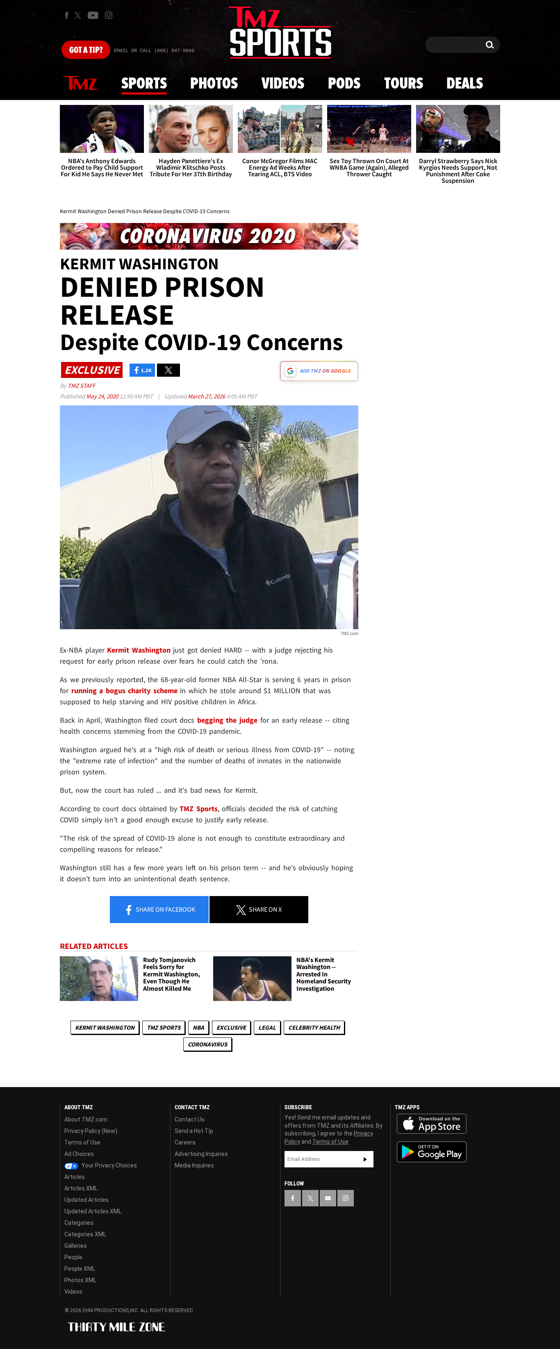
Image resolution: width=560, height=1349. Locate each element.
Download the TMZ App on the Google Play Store (432, 1152)
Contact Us (190, 1119)
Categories (78, 1222)
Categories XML (85, 1234)
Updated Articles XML (92, 1211)
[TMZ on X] (78, 15)
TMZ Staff (81, 385)
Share (164, 909)
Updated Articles (86, 1200)
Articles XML (81, 1188)
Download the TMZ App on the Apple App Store (432, 1124)
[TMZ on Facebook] (66, 15)
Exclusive (231, 1027)
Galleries (75, 1245)
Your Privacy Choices (108, 1165)
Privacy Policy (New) (90, 1131)
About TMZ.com (85, 1119)
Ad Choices (79, 1154)
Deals (464, 84)
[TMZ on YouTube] (328, 1198)
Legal (267, 1027)
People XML (79, 1268)
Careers (185, 1142)
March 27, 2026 (207, 396)
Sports (144, 84)
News (80, 83)
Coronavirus (207, 1044)
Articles (74, 1177)
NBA (198, 1027)
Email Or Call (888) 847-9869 (154, 51)
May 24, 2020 (102, 396)
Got (85, 50)
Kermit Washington (104, 1027)
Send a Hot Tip (194, 1131)
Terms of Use (82, 1142)
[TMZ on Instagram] (109, 15)
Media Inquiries (194, 1165)
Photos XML (80, 1280)
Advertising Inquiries (201, 1154)
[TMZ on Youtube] (93, 15)
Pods (344, 84)
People (73, 1257)
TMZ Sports (199, 808)
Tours (403, 84)
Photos (214, 84)
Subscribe (365, 1159)
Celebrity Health (314, 1027)
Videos (283, 84)
